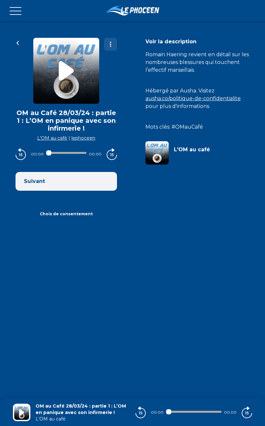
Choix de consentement (66, 213)
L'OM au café (52, 138)
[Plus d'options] (110, 44)
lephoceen (83, 138)
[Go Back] (18, 42)
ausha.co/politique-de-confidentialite (193, 98)
